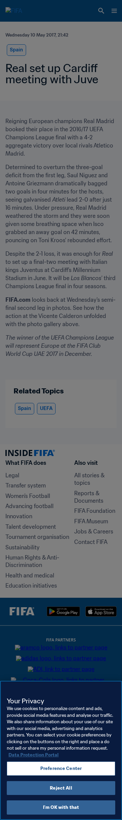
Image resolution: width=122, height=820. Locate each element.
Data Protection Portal (33, 755)
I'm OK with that (61, 807)
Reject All (61, 788)
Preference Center (61, 768)
